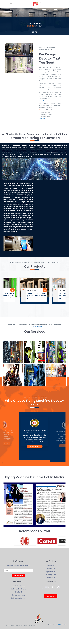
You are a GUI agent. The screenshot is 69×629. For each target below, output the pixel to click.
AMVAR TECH (61, 625)
